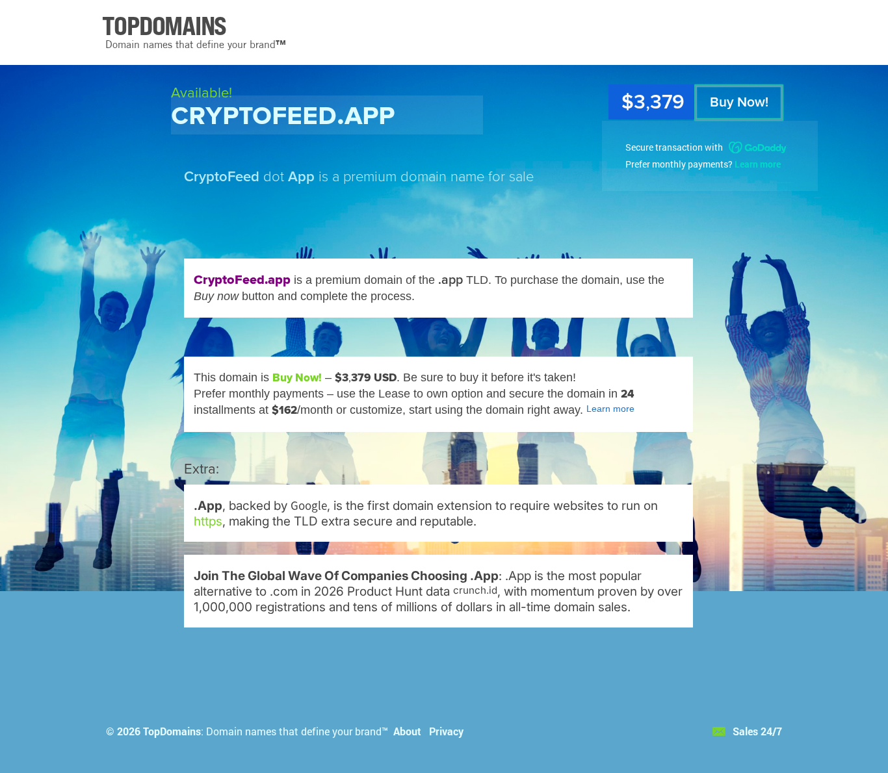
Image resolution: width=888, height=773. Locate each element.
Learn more (758, 164)
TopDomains (172, 731)
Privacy (446, 731)
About (407, 731)
